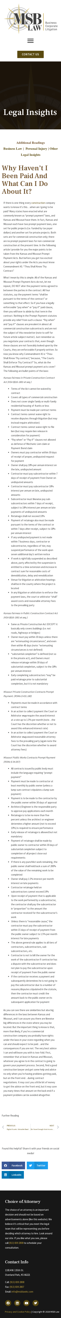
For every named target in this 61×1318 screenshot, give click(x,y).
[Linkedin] (17, 1303)
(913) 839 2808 (16, 1242)
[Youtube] (26, 1303)
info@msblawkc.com (22, 1291)
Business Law (12, 148)
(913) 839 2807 (17, 1286)
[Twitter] (36, 1303)
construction (38, 202)
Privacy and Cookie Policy (18, 1311)
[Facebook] (8, 1303)
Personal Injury (36, 148)
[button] (13, 1165)
